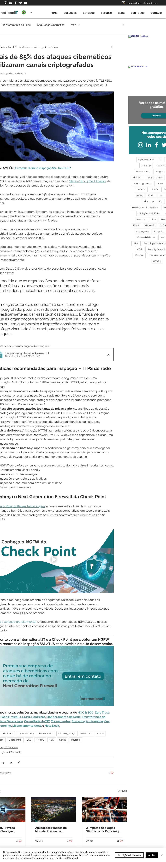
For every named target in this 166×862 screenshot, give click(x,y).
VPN (136, 243)
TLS (52, 739)
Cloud (100, 733)
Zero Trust (86, 733)
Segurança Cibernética (50, 24)
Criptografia (15, 739)
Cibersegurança (67, 733)
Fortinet (139, 255)
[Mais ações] (112, 47)
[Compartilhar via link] (19, 762)
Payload (75, 739)
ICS (154, 219)
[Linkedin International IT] (10, 3)
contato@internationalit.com (142, 3)
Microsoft (150, 225)
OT (161, 195)
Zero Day (142, 219)
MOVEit (157, 261)
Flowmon (149, 201)
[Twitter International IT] (21, 3)
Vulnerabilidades (146, 237)
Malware (7, 733)
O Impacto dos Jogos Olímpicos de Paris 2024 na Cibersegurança (102, 829)
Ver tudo (122, 790)
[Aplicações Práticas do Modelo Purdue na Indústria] (53, 809)
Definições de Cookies (129, 855)
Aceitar (151, 855)
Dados (139, 195)
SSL (29, 739)
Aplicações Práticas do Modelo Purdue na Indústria (51, 829)
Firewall (137, 177)
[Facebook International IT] (16, 3)
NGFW (154, 189)
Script (62, 739)
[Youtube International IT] (26, 3)
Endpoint (159, 231)
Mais (73, 24)
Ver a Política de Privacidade (64, 858)
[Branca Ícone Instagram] (5, 3)
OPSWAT (140, 189)
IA (160, 201)
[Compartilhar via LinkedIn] (11, 762)
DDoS (136, 225)
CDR (139, 249)
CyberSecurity (146, 159)
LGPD (151, 195)
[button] (122, 25)
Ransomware (46, 733)
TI (160, 159)
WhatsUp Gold (155, 177)
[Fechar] (162, 855)
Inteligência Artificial (149, 213)
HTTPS (40, 739)
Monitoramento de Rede (16, 24)
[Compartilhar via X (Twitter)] (3, 762)
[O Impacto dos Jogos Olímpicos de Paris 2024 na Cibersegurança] (104, 809)
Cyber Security (26, 733)
